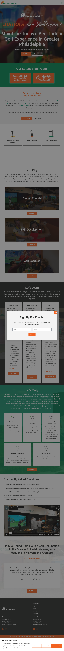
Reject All (47, 646)
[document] (32, 325)
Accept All (57, 646)
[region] (32, 644)
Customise (36, 646)
